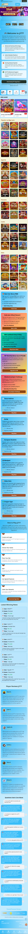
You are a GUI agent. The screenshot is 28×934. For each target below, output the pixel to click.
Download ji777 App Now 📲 (14, 81)
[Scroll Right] (26, 92)
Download (24, 1)
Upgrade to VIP (14, 370)
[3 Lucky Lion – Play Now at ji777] (7, 105)
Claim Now (14, 308)
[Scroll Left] (2, 92)
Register (24, 4)
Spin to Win (14, 328)
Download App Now (14, 599)
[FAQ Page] (26, 919)
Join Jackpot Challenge (14, 391)
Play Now (14, 413)
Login (17, 4)
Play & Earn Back (14, 349)
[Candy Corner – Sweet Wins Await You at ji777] (20, 105)
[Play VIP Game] (26, 924)
